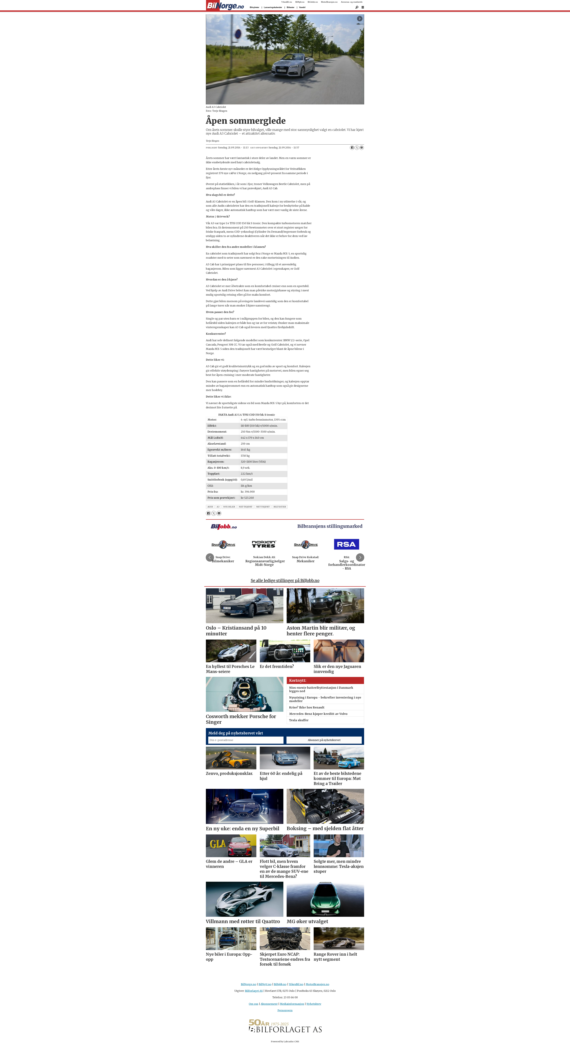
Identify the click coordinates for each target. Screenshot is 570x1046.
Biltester (290, 7)
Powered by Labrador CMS (285, 1041)
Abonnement (269, 1004)
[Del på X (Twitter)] (357, 147)
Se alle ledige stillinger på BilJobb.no (285, 580)
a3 (218, 507)
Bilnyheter (254, 7)
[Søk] (357, 7)
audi (210, 507)
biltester (280, 507)
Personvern (285, 1010)
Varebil (302, 7)
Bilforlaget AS (254, 991)
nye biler (229, 507)
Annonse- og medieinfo (351, 2)
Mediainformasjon (292, 1004)
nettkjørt (245, 507)
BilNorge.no (248, 984)
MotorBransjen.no (329, 2)
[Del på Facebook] (352, 147)
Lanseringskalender (273, 7)
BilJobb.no (313, 2)
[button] (210, 557)
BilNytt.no (299, 2)
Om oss (253, 1004)
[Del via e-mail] (361, 147)
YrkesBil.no (286, 2)
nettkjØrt (263, 507)
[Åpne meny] (363, 7)
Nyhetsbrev (314, 1004)
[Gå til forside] (225, 5)
